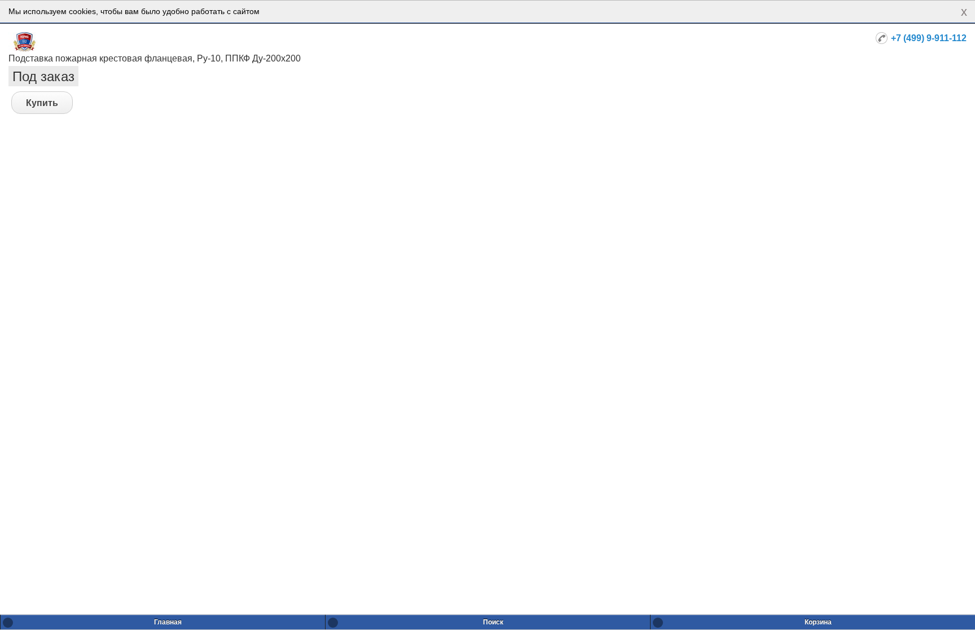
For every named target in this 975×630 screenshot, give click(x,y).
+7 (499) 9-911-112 (929, 38)
